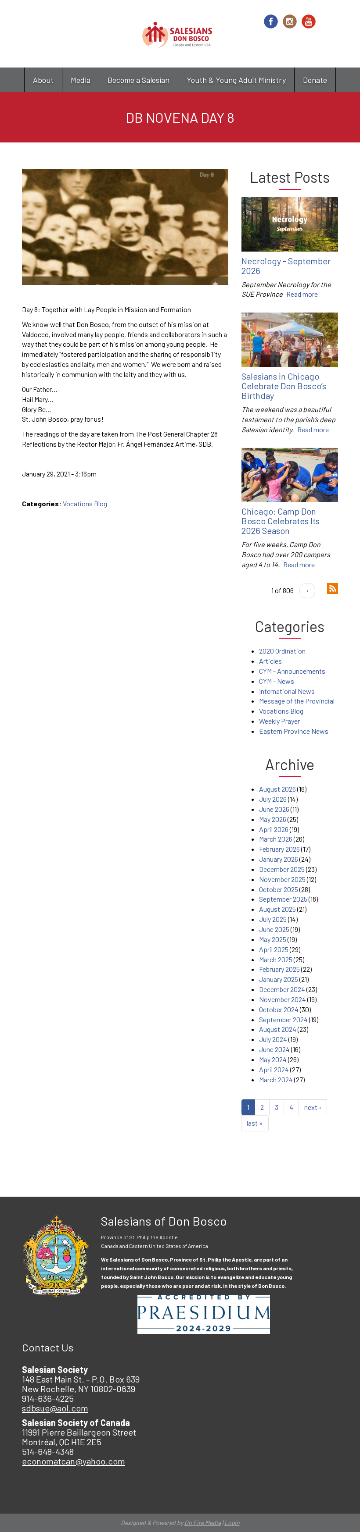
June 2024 (274, 1049)
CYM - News (276, 681)
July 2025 (273, 919)
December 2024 (282, 989)
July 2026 (273, 799)
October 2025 (278, 889)
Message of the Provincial (297, 701)
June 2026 (274, 809)
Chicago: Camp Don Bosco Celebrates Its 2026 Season (280, 521)
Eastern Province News (293, 731)
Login (232, 1522)
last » (255, 1123)
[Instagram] (290, 21)
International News (287, 691)
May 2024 (273, 1059)
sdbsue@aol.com (55, 1408)
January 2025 (278, 979)
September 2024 (283, 1019)
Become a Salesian (138, 80)
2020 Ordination (282, 651)
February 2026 (279, 849)
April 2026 (273, 829)
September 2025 (283, 899)
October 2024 (279, 1009)
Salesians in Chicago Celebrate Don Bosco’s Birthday (283, 386)
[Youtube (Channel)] (309, 21)
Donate (315, 80)
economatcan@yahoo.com (73, 1461)
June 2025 (274, 929)
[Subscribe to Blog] (332, 587)
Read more (302, 294)
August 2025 (277, 909)
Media (80, 80)
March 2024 (276, 1079)
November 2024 (282, 999)
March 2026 (275, 839)
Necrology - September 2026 (286, 266)
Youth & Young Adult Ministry (236, 80)
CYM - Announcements (292, 671)
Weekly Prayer (279, 721)
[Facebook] (271, 21)
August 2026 (277, 789)
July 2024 (273, 1039)
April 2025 (273, 949)
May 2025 (272, 939)
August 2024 (277, 1029)
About (43, 80)
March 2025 (275, 959)
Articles (270, 661)
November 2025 (282, 879)
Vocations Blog (85, 503)
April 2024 (274, 1069)
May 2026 (272, 819)
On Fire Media (202, 1522)
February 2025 (279, 969)
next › (312, 1107)
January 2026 (278, 859)
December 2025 (282, 869)
